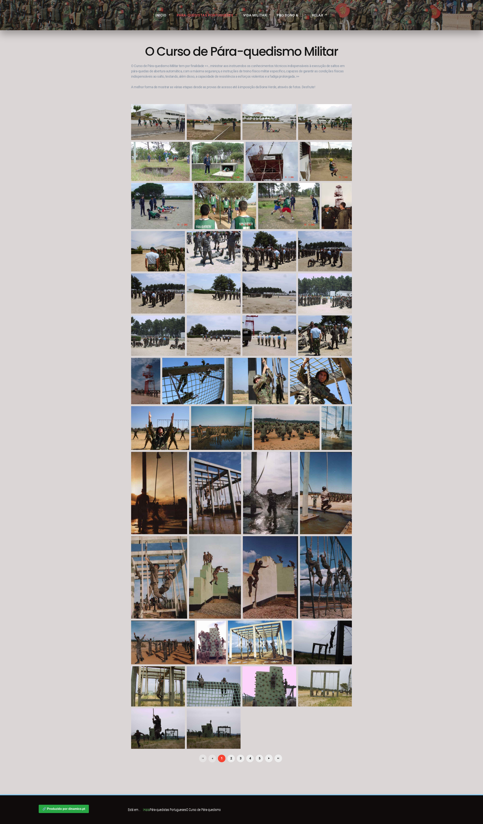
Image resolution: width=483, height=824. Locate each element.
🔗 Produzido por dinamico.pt (63, 808)
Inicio (160, 15)
